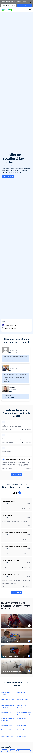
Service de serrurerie (22, 699)
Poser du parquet (21, 725)
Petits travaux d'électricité (8, 730)
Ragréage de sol (21, 692)
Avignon (4, 750)
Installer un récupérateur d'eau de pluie (7, 706)
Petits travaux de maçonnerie (21, 706)
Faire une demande (8, 176)
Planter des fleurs (22, 718)
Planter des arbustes (6, 725)
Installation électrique (7, 736)
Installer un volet (21, 736)
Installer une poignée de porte (7, 700)
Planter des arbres (6, 712)
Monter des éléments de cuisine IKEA (7, 719)
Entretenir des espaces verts (23, 730)
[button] (30, 9)
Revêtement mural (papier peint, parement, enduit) (24, 713)
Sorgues (12, 750)
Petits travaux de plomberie (5, 693)
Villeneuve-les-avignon (24, 750)
